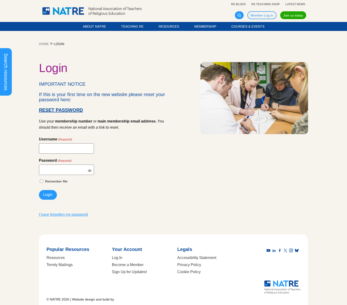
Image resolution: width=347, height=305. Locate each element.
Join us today (293, 15)
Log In (117, 258)
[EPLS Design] (125, 299)
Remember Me (56, 181)
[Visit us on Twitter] (286, 251)
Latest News (295, 4)
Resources (169, 26)
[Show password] (90, 171)
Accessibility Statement (196, 258)
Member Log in (261, 15)
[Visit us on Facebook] (281, 251)
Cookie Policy (189, 272)
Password (55, 160)
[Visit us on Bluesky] (297, 251)
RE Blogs (238, 4)
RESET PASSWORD (61, 110)
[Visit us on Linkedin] (275, 251)
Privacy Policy (189, 265)
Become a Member (128, 265)
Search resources (5, 71)
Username (55, 139)
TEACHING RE (132, 26)
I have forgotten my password (63, 214)
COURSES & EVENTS (247, 26)
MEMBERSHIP (205, 26)
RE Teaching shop (265, 4)
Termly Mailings (60, 265)
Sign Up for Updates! (129, 272)
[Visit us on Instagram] (292, 251)
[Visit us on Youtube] (269, 251)
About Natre (94, 26)
